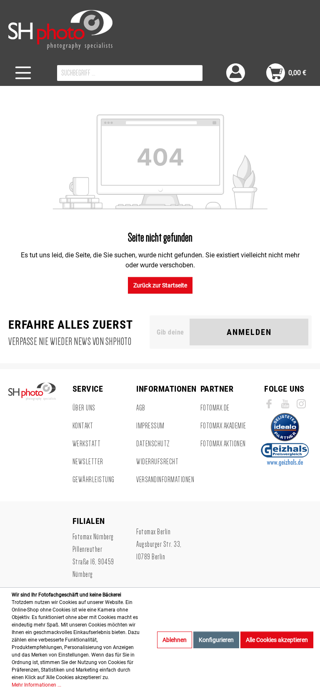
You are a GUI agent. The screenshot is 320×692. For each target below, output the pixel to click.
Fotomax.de (215, 408)
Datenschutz (153, 444)
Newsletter (87, 462)
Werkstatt (86, 444)
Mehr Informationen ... (36, 685)
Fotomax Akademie (223, 426)
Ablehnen (174, 640)
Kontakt (82, 426)
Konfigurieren (216, 640)
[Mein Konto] (235, 73)
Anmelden (249, 332)
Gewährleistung (93, 480)
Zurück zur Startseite (160, 285)
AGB (140, 408)
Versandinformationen (165, 480)
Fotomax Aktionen (223, 444)
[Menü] (23, 73)
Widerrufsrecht (157, 462)
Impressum (150, 426)
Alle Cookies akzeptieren (277, 640)
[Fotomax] (60, 30)
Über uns (83, 408)
